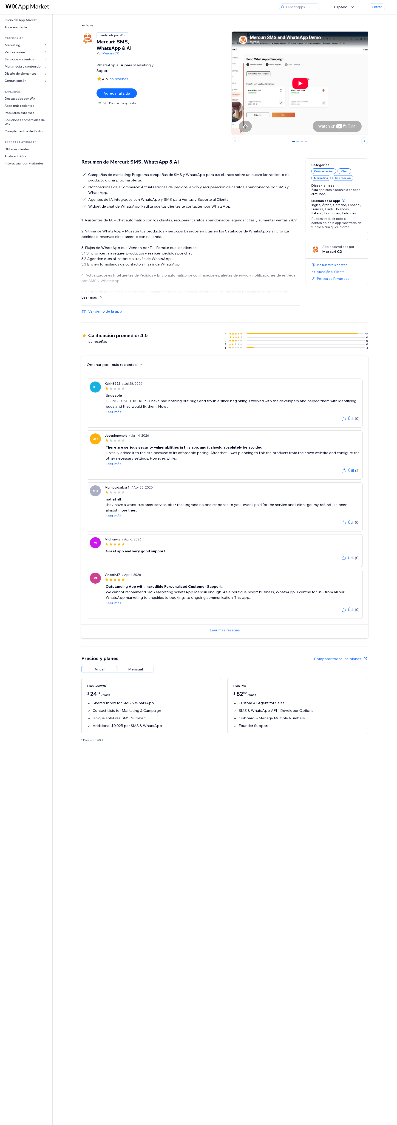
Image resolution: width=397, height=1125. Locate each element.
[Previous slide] (235, 140)
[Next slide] (364, 140)
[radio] (99, 669)
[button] (343, 201)
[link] (26, 20)
